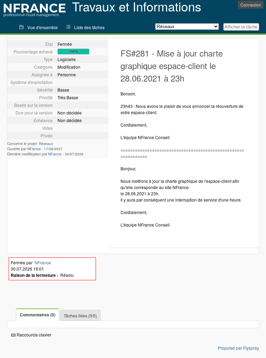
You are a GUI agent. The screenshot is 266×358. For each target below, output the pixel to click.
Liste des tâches (89, 27)
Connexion (250, 5)
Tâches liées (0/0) (80, 315)
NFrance (34, 148)
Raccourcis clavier (33, 335)
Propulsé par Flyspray (238, 348)
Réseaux (46, 143)
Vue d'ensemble (42, 27)
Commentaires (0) (37, 315)
